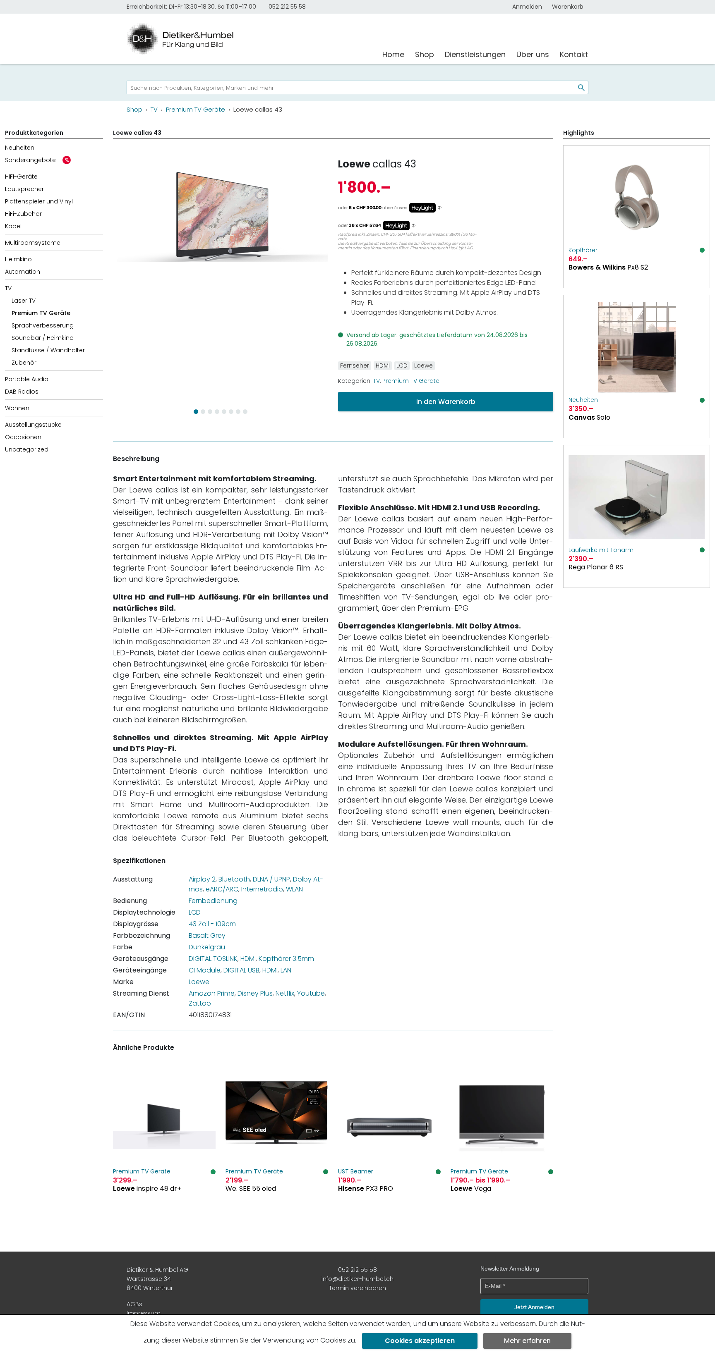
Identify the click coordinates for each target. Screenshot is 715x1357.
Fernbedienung (213, 900)
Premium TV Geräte (41, 313)
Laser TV (24, 300)
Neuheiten (19, 147)
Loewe (354, 164)
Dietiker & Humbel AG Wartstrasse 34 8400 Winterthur (157, 1279)
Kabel (13, 226)
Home (393, 54)
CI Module (205, 970)
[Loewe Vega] (502, 1143)
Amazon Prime (212, 993)
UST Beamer (355, 1171)
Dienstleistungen (475, 54)
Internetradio (262, 889)
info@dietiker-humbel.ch (357, 1279)
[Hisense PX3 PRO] (389, 1143)
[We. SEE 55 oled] (277, 1143)
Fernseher (354, 365)
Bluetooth (234, 879)
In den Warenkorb (445, 401)
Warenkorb (567, 6)
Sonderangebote (30, 160)
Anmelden (527, 6)
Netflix (285, 993)
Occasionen (23, 437)
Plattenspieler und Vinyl (39, 201)
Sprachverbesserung (43, 325)
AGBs (134, 1304)
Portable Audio (26, 379)
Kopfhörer (583, 250)
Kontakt (574, 54)
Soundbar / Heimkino (43, 338)
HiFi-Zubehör (23, 214)
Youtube (311, 993)
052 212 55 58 (287, 6)
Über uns (532, 54)
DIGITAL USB (241, 970)
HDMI (383, 365)
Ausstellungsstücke (33, 424)
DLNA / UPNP (271, 879)
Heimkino (18, 259)
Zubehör (24, 362)
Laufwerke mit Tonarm (601, 550)
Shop (424, 54)
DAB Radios (21, 391)
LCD (402, 365)
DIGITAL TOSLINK (213, 958)
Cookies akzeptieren (420, 1340)
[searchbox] (347, 87)
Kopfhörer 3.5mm (286, 958)
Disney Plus (255, 993)
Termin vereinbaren (357, 1288)
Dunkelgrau (207, 947)
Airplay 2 (202, 879)
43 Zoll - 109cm (212, 924)
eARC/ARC (222, 889)
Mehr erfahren (527, 1340)
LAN (286, 970)
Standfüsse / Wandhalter (48, 350)
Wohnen (17, 408)
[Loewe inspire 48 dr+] (164, 1143)
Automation (22, 272)
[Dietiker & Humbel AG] (249, 39)
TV (8, 288)
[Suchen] (578, 87)
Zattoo (200, 1003)
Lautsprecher (24, 189)
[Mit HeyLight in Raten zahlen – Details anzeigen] (439, 208)
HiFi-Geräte (21, 176)
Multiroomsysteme (32, 243)
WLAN (294, 889)
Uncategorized (26, 449)
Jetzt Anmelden (534, 1307)
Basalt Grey (207, 935)
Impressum (144, 1313)
